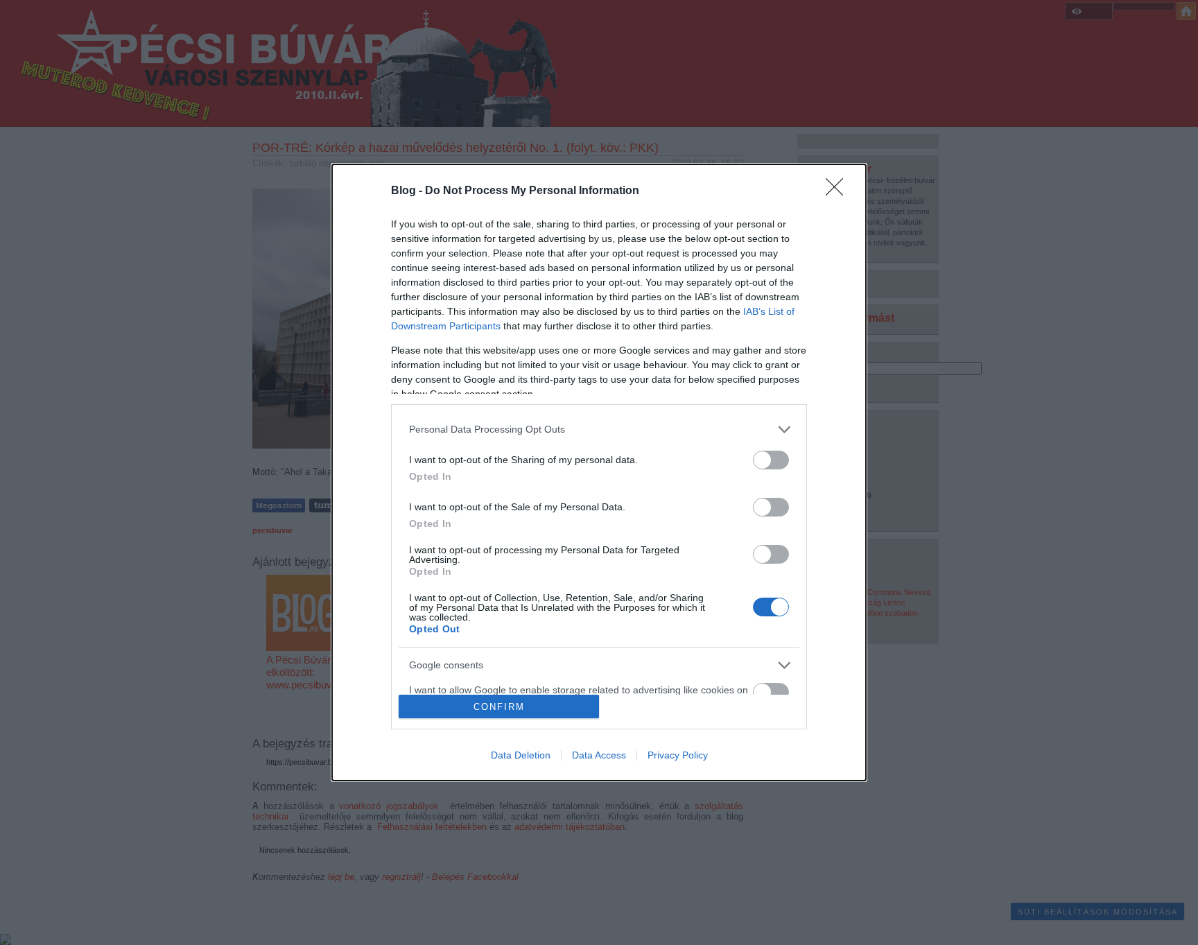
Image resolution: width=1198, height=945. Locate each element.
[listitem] (599, 429)
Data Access (599, 755)
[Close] (839, 191)
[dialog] (599, 472)
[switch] (771, 460)
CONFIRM (499, 707)
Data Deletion (520, 755)
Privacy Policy (678, 755)
